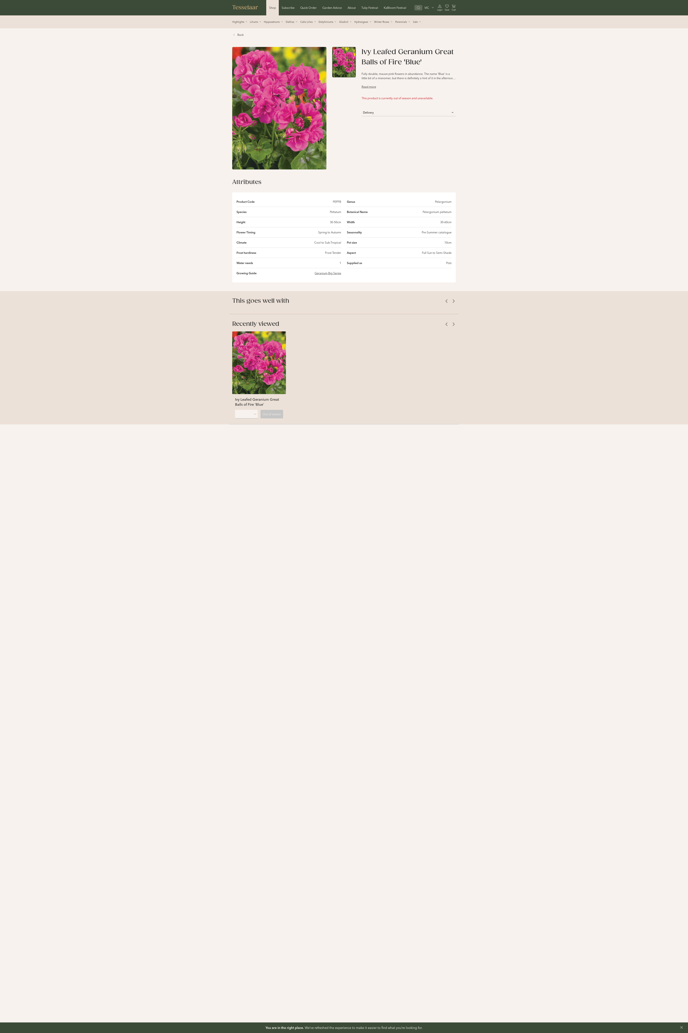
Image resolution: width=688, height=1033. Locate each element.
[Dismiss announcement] (681, 1027)
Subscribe (288, 7)
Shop (272, 7)
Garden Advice (332, 7)
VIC (426, 7)
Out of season (272, 414)
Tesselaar (245, 7)
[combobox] (246, 414)
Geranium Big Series (328, 273)
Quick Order (308, 7)
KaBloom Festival (395, 7)
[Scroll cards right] (454, 301)
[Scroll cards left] (446, 301)
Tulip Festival (369, 7)
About (352, 7)
